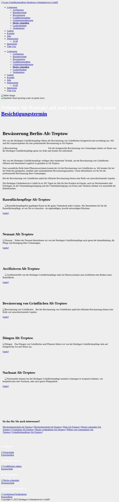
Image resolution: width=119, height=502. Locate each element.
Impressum (12, 44)
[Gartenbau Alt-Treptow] (23, 429)
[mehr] (6, 213)
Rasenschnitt (7, 469)
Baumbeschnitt (19, 12)
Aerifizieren (18, 10)
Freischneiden (7, 455)
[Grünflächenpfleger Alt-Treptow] (27, 432)
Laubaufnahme (20, 25)
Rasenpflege (6, 497)
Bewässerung (19, 15)
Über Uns (11, 46)
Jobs (9, 36)
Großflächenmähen (21, 18)
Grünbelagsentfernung (23, 20)
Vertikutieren (19, 28)
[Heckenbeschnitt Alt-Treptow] (48, 427)
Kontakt (10, 33)
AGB (15, 41)
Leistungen (12, 7)
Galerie (10, 31)
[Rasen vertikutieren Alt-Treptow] (50, 429)
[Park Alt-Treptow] (71, 427)
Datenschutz (12, 38)
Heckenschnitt (7, 483)
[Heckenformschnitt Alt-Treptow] (18, 427)
